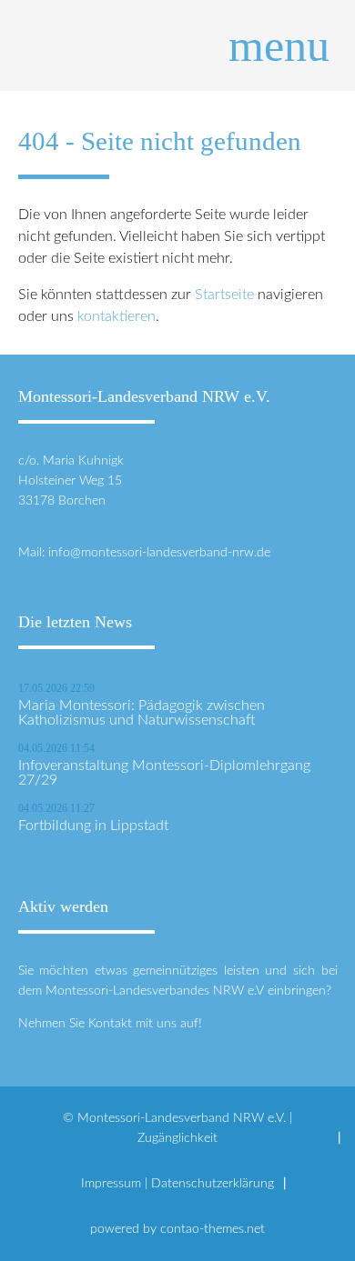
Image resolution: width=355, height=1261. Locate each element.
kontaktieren (116, 316)
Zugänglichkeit (177, 1138)
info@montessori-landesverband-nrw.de (159, 552)
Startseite (224, 294)
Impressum (111, 1183)
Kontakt (110, 1023)
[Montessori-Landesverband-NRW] (178, 45)
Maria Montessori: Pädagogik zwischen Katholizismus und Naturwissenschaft (141, 712)
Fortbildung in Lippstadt (93, 825)
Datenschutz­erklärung (212, 1183)
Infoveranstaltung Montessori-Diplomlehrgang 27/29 (164, 772)
